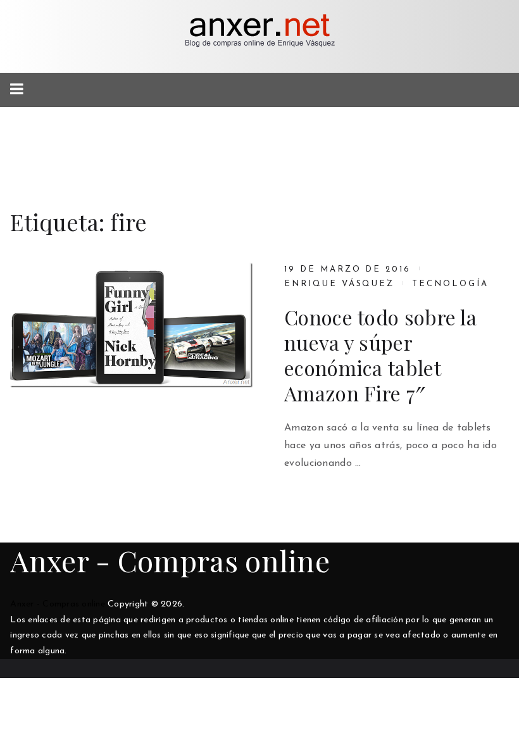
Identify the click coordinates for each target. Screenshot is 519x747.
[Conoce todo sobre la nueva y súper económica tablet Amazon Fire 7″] (131, 325)
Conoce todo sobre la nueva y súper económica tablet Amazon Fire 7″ (380, 355)
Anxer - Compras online (170, 560)
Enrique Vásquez (339, 284)
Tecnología (450, 284)
